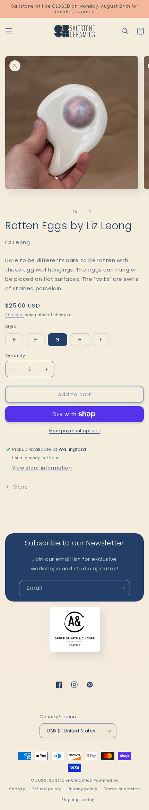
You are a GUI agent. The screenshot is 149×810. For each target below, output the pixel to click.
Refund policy (46, 789)
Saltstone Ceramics (71, 780)
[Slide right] (89, 211)
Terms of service (122, 789)
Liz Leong (17, 242)
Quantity (15, 355)
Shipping (14, 315)
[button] (8, 31)
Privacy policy (82, 789)
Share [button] (20, 486)
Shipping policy (78, 799)
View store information (42, 467)
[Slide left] (59, 211)
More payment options (74, 431)
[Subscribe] (122, 588)
